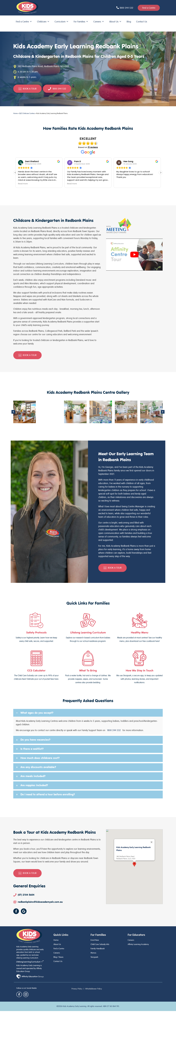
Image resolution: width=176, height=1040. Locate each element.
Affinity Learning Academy (138, 944)
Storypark (94, 957)
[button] (161, 172)
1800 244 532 (114, 730)
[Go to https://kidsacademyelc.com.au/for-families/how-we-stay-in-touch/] (139, 667)
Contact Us (141, 21)
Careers (97, 21)
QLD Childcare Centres (27, 113)
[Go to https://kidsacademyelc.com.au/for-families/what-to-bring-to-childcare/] (88, 667)
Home (15, 113)
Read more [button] (23, 184)
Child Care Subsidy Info (100, 944)
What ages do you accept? (36, 712)
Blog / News (58, 957)
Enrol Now (95, 940)
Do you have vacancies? (35, 739)
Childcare (41, 21)
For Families (79, 21)
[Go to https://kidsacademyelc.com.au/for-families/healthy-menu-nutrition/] (139, 627)
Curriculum (60, 21)
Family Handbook (98, 948)
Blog (129, 21)
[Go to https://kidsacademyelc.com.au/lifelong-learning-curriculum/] (88, 627)
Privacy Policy (77, 989)
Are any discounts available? (38, 767)
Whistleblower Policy (93, 989)
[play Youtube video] (134, 254)
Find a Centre (22, 21)
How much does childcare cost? (40, 758)
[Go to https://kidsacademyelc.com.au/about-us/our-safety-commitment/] (36, 627)
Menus (93, 953)
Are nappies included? (34, 785)
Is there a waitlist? (32, 749)
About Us (113, 21)
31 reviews (93, 147)
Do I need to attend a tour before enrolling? (47, 794)
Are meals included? (32, 776)
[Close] (151, 842)
